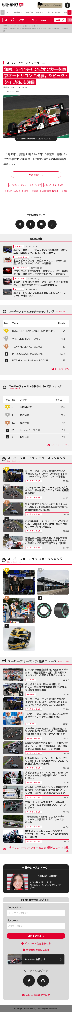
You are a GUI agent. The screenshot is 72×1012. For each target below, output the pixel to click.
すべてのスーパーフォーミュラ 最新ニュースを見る (39, 849)
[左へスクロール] (3, 12)
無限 (65, 191)
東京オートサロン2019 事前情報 (45, 191)
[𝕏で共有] (19, 224)
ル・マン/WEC (54, 12)
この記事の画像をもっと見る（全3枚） (35, 138)
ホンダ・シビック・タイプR (17, 191)
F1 (8, 12)
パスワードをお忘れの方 (38, 943)
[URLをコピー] (52, 224)
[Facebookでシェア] (30, 224)
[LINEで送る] (41, 224)
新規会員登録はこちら (38, 949)
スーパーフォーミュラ (35, 12)
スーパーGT (17, 12)
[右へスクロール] (69, 12)
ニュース (60, 19)
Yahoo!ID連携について (38, 995)
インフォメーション (18, 185)
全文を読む (34, 174)
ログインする (34, 935)
